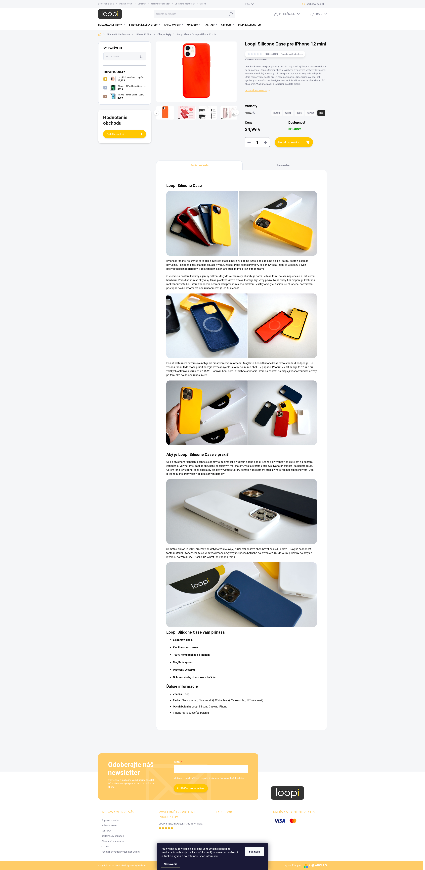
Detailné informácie (256, 90)
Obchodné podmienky (185, 4)
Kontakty (141, 4)
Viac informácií (209, 856)
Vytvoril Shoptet (293, 865)
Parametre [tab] (283, 165)
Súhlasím (254, 851)
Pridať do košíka (288, 142)
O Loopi (203, 4)
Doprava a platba (106, 4)
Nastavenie (170, 864)
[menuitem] (112, 25)
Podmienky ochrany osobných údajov (120, 851)
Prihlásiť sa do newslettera (190, 788)
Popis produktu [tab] (199, 165)
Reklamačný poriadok (160, 4)
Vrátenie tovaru (125, 4)
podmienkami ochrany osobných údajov (223, 778)
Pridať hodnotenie (116, 134)
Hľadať (231, 14)
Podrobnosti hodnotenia (292, 54)
